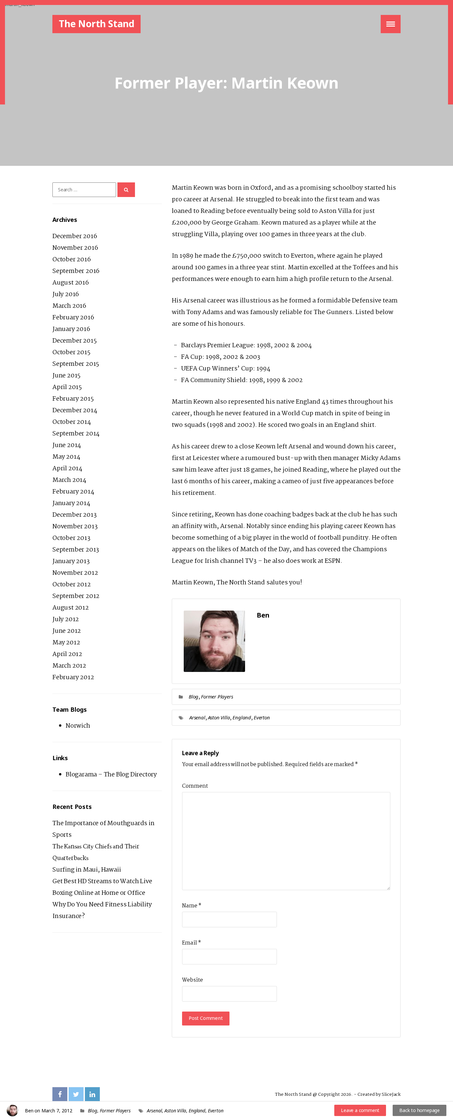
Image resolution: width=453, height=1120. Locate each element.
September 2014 (75, 434)
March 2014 (69, 480)
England (241, 717)
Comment (195, 786)
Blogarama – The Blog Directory (111, 775)
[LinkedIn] (92, 1094)
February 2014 (73, 492)
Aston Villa (219, 717)
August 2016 (70, 283)
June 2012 (66, 631)
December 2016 (74, 236)
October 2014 (71, 422)
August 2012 (70, 608)
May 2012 (66, 643)
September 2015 (75, 364)
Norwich (78, 726)
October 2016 (71, 260)
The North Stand (96, 23)
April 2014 (67, 469)
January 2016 (71, 329)
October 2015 (71, 353)
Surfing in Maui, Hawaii (86, 870)
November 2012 (75, 573)
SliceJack (391, 1094)
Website (192, 980)
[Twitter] (76, 1094)
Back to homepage (419, 1110)
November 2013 (74, 527)
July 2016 (65, 294)
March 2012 (69, 666)
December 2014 (74, 411)
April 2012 (67, 654)
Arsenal (197, 717)
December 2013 (74, 515)
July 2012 (65, 620)
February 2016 (73, 318)
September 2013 (75, 550)
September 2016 (75, 271)
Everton (262, 717)
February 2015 (73, 399)
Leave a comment (360, 1110)
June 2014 (66, 445)
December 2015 (74, 341)
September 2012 (75, 596)
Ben (29, 1110)
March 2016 (69, 306)
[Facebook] (59, 1094)
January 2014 (71, 503)
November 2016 (75, 248)
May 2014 (66, 457)
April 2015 (67, 387)
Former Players (217, 696)
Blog (193, 696)
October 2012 (71, 585)
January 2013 (71, 561)
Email (191, 943)
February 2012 (73, 678)
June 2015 (66, 376)
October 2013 (71, 538)
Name (191, 906)
